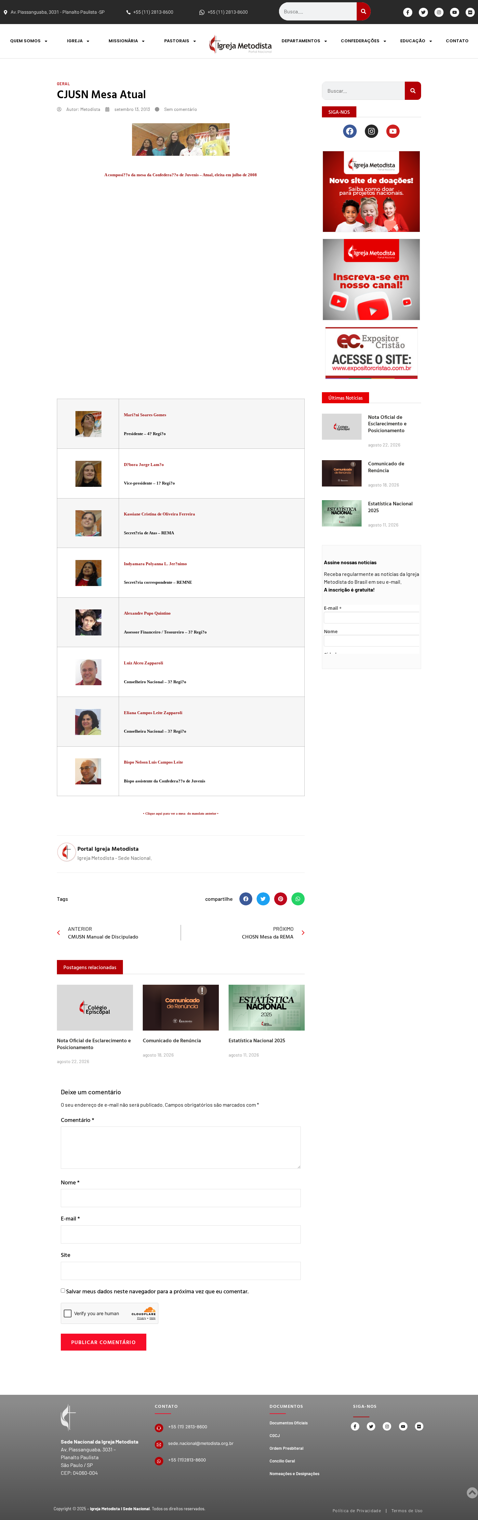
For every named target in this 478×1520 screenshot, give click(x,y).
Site (65, 1254)
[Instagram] (439, 12)
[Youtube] (454, 12)
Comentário (77, 1119)
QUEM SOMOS (25, 41)
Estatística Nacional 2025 (257, 1040)
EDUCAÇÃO (412, 41)
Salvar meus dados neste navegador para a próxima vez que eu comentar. (157, 1291)
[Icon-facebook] (407, 12)
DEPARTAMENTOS (301, 41)
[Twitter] (423, 12)
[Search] (364, 11)
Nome (70, 1182)
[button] (246, 899)
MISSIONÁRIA (123, 41)
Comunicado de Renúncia (172, 1040)
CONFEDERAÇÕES (360, 41)
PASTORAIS (176, 41)
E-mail (70, 1218)
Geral (63, 83)
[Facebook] (349, 131)
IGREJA (75, 41)
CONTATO (457, 41)
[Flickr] (470, 12)
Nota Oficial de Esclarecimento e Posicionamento (94, 1043)
